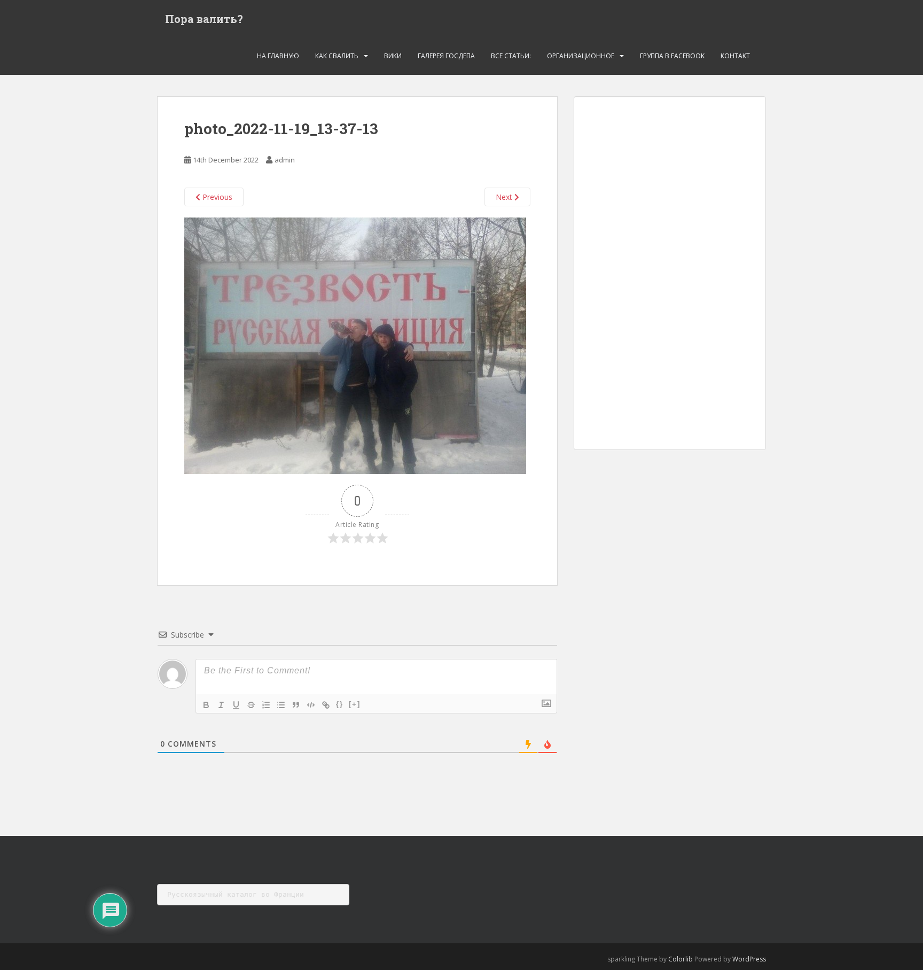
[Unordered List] (280, 705)
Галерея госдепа (446, 55)
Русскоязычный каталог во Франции (235, 894)
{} (339, 704)
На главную (278, 55)
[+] (355, 704)
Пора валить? (204, 19)
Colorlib (680, 959)
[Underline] (236, 705)
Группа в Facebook (672, 55)
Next (505, 197)
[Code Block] (310, 705)
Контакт (735, 55)
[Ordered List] (266, 705)
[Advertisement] (669, 273)
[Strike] (251, 705)
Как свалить (336, 55)
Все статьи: (511, 55)
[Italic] (221, 705)
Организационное (580, 55)
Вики (393, 55)
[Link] (325, 705)
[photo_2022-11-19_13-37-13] (355, 345)
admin (285, 160)
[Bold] (206, 705)
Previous (216, 197)
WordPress (749, 959)
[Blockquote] (295, 705)
